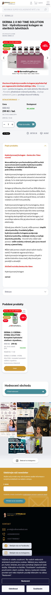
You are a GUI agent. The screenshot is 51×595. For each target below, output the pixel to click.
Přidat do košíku (24, 124)
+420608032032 (13, 534)
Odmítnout (13, 589)
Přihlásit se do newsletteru (14, 501)
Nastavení (25, 581)
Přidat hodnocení (12, 391)
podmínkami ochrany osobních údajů (35, 494)
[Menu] (48, 3)
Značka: (8, 35)
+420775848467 (13, 539)
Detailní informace (9, 99)
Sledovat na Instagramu (27, 460)
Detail (15, 368)
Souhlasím (37, 589)
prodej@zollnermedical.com (17, 529)
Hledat (45, 9)
